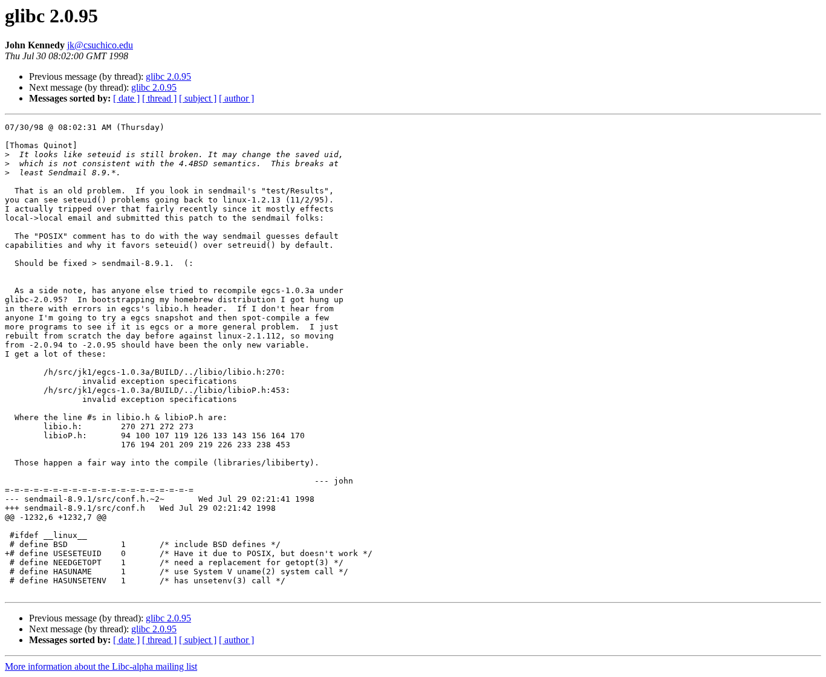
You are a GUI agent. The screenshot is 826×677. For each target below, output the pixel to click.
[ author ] (236, 98)
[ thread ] (159, 98)
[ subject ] (197, 98)
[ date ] (126, 98)
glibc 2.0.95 (168, 76)
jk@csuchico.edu (100, 45)
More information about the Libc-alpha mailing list (101, 666)
